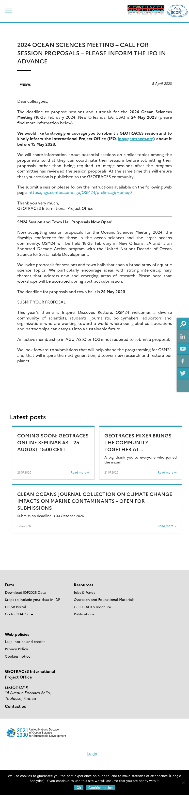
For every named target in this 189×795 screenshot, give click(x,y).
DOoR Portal (15, 606)
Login (92, 753)
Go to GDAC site (19, 613)
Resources (83, 584)
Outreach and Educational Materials (104, 599)
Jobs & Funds (84, 592)
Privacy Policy (16, 648)
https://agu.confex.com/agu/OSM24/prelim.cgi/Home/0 (80, 192)
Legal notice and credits (25, 641)
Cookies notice (17, 656)
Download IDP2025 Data (25, 592)
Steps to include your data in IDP (32, 599)
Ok (79, 787)
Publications (84, 613)
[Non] (182, 782)
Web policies (17, 634)
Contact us (15, 706)
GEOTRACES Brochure (92, 606)
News (26, 84)
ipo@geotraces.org (135, 138)
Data (9, 584)
